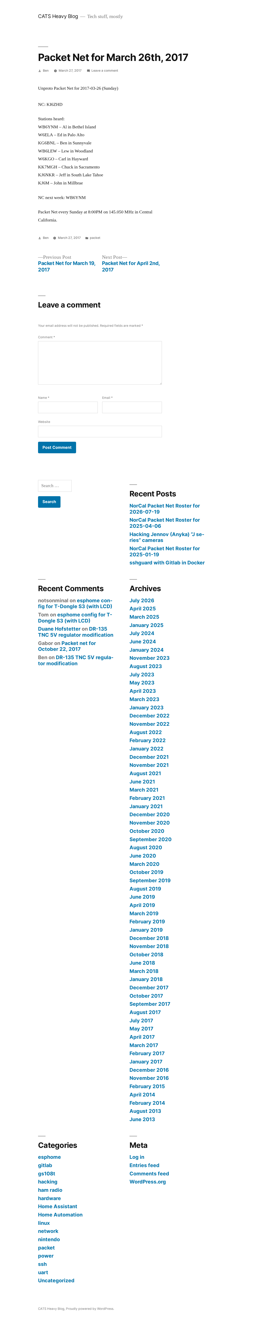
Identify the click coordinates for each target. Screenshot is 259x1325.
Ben (46, 70)
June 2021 (142, 782)
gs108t (46, 1174)
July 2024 (142, 633)
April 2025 (143, 609)
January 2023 (146, 708)
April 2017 (142, 1037)
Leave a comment (104, 70)
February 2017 (147, 1053)
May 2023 (142, 683)
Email (107, 398)
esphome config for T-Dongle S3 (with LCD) (75, 603)
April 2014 (142, 1095)
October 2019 (146, 872)
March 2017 (144, 1045)
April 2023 (143, 691)
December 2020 (150, 814)
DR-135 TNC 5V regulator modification (75, 632)
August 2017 (145, 1012)
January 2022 (146, 749)
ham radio (50, 1190)
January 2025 (146, 625)
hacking (47, 1182)
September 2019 (150, 880)
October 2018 (146, 954)
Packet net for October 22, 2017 (67, 646)
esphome (49, 1157)
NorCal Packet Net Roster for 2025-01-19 (165, 551)
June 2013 (142, 1119)
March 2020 (144, 864)
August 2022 (146, 732)
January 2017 (146, 1062)
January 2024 (147, 650)
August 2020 (146, 847)
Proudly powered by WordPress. (90, 1309)
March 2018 (144, 971)
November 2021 (149, 765)
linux (44, 1223)
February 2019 (147, 921)
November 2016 (149, 1078)
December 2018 (149, 938)
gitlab (45, 1165)
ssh (42, 1264)
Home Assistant (57, 1206)
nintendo (49, 1239)
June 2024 (143, 642)
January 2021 (146, 806)
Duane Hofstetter (59, 629)
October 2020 (147, 831)
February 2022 (148, 740)
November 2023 (150, 658)
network (48, 1231)
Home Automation (60, 1215)
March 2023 (144, 699)
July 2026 (142, 600)
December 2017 (149, 987)
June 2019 (142, 897)
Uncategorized (56, 1280)
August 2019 (145, 889)
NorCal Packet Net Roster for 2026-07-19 (165, 509)
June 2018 (142, 963)
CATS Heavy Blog (58, 16)
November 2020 (150, 823)
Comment (46, 337)
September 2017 (150, 1004)
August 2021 (145, 773)
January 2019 (146, 930)
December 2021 (149, 757)
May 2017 (141, 1029)
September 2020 (151, 839)
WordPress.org (148, 1182)
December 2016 (149, 1070)
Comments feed (149, 1174)
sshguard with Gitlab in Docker (167, 563)
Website (44, 422)
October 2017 (146, 996)
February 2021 (147, 798)
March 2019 (144, 913)
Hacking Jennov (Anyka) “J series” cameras (167, 537)
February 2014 (147, 1103)
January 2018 (146, 979)
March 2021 (144, 790)
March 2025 (144, 617)
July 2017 (141, 1020)
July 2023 (142, 675)
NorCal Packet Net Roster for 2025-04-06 (165, 523)
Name (43, 398)
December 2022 (150, 716)
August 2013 (145, 1111)
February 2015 (147, 1086)
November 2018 (149, 946)
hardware (49, 1198)
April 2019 (142, 905)
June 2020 (143, 856)
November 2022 (150, 724)
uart (43, 1272)
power (46, 1256)
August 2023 (146, 666)
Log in (137, 1157)
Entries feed (144, 1165)
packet (95, 238)
